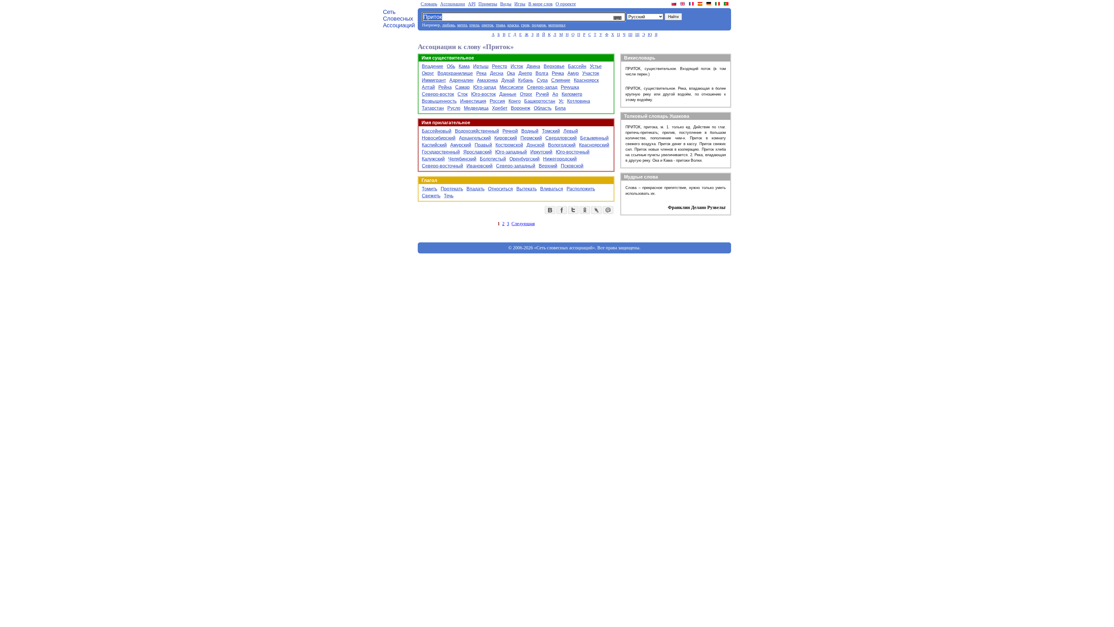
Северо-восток (438, 94)
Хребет (499, 108)
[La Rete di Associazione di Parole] (718, 4)
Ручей (542, 94)
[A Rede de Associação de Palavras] (727, 4)
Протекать (452, 188)
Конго (515, 101)
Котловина (578, 101)
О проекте (566, 3)
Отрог (526, 94)
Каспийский (434, 145)
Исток (517, 66)
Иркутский (541, 151)
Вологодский (562, 145)
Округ (428, 73)
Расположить (581, 188)
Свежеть (431, 195)
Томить (429, 188)
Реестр (499, 66)
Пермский (531, 138)
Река (481, 73)
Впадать (475, 188)
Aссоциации (452, 3)
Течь (448, 195)
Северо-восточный (442, 165)
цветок (487, 25)
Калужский (433, 158)
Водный (529, 131)
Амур (573, 73)
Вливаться (551, 188)
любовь (448, 25)
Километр (572, 94)
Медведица (476, 108)
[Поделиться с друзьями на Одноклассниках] (585, 210)
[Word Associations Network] (683, 4)
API (471, 3)
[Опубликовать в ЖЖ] (596, 210)
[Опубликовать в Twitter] (573, 210)
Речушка (570, 87)
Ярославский (477, 151)
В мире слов (540, 3)
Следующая (523, 223)
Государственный (441, 151)
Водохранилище (455, 73)
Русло (453, 108)
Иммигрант (434, 80)
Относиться (500, 188)
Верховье (554, 66)
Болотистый (493, 158)
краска (513, 25)
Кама (464, 66)
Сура (542, 80)
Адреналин (461, 80)
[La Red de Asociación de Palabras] (701, 4)
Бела (560, 108)
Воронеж (520, 108)
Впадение (432, 66)
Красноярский (594, 145)
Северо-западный (515, 165)
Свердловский (561, 138)
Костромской (509, 145)
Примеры (487, 3)
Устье (596, 66)
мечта (462, 25)
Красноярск (586, 80)
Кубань (525, 80)
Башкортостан (539, 101)
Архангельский (475, 138)
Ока (511, 73)
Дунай (508, 80)
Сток (462, 94)
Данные (507, 94)
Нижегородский (560, 158)
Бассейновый (436, 131)
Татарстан (433, 108)
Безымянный (594, 138)
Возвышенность (439, 101)
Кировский (505, 138)
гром (525, 25)
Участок (590, 73)
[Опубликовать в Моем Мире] (608, 210)
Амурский (460, 145)
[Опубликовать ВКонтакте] (550, 210)
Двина (533, 66)
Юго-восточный (572, 151)
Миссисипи (511, 87)
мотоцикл (556, 25)
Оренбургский (524, 158)
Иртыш (481, 66)
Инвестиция (473, 101)
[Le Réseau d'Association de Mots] (692, 4)
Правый (483, 145)
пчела (474, 25)
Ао (555, 94)
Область (542, 108)
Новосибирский (438, 138)
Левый (570, 131)
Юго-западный (511, 151)
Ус (561, 101)
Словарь (429, 3)
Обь (451, 66)
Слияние (560, 80)
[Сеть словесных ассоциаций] (674, 4)
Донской (536, 145)
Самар (462, 87)
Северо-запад (542, 87)
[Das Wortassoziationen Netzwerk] (709, 4)
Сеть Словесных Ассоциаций (399, 18)
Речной (510, 131)
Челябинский (462, 158)
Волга (542, 73)
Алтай (428, 87)
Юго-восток (483, 94)
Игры (519, 3)
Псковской (572, 165)
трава (500, 25)
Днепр (525, 73)
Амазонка (487, 80)
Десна (496, 73)
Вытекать (526, 188)
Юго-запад (484, 87)
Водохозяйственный (477, 131)
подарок (539, 25)
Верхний (548, 165)
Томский (551, 131)
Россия (497, 101)
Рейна (445, 87)
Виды (505, 3)
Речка (558, 73)
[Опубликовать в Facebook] (561, 210)
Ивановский (479, 165)
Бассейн (577, 66)
